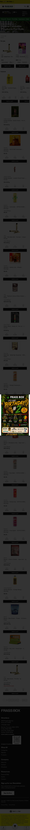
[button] (28, 396)
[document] (15, 415)
